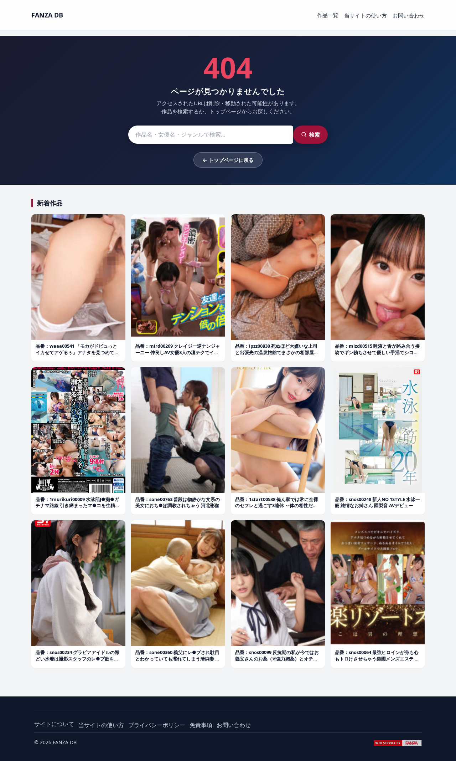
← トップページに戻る (228, 160)
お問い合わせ (409, 15)
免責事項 (201, 725)
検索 (314, 134)
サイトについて (54, 724)
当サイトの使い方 (365, 15)
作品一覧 (327, 15)
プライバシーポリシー (156, 725)
